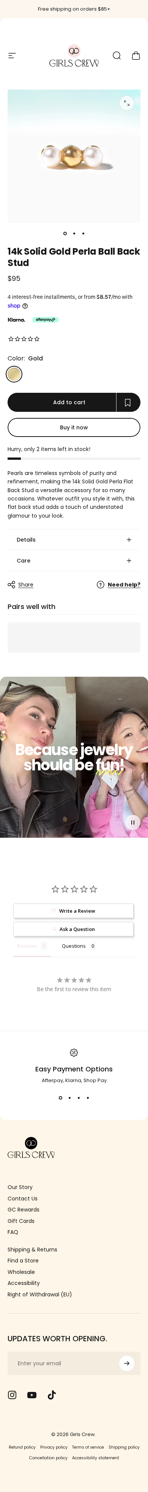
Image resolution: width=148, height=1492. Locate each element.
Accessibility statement (95, 1458)
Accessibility (24, 1283)
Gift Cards (21, 1221)
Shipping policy (124, 1447)
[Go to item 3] (83, 233)
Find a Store (23, 1261)
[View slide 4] (87, 1098)
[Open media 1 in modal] (126, 103)
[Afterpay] (45, 319)
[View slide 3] (78, 1098)
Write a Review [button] (77, 910)
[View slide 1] (60, 1098)
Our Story (20, 1187)
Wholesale (21, 1272)
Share (25, 584)
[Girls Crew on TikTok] (51, 1395)
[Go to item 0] (64, 233)
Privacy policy (54, 1447)
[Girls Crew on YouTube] (31, 1395)
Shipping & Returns (32, 1250)
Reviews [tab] (27, 945)
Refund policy (22, 1447)
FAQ (13, 1232)
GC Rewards (23, 1210)
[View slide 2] (69, 1098)
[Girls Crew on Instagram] (12, 1395)
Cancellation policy (48, 1458)
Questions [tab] (74, 945)
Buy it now (74, 427)
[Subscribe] (126, 1363)
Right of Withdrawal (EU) (40, 1294)
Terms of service (88, 1447)
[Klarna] (16, 319)
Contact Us (23, 1199)
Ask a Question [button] (77, 929)
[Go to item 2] (74, 233)
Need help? (124, 585)
